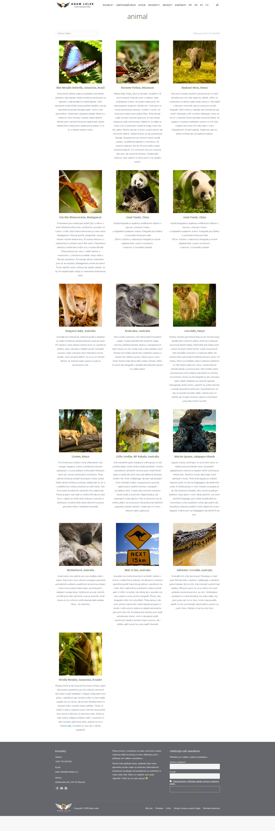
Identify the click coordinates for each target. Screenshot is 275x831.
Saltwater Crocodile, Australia (194, 570)
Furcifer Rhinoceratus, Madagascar (80, 217)
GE (196, 5)
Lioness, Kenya (80, 456)
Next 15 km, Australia (137, 570)
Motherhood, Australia (80, 570)
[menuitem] (108, 5)
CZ (207, 5)
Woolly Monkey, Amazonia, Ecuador (80, 679)
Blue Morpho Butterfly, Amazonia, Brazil (80, 87)
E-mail (172, 772)
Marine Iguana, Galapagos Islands (194, 456)
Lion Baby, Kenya (194, 331)
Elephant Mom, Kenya (194, 87)
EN (190, 5)
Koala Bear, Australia (137, 331)
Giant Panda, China (137, 217)
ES (201, 5)
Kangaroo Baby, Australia (80, 331)
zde (69, 726)
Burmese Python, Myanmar (137, 87)
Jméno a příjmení (178, 762)
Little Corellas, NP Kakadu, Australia (137, 456)
